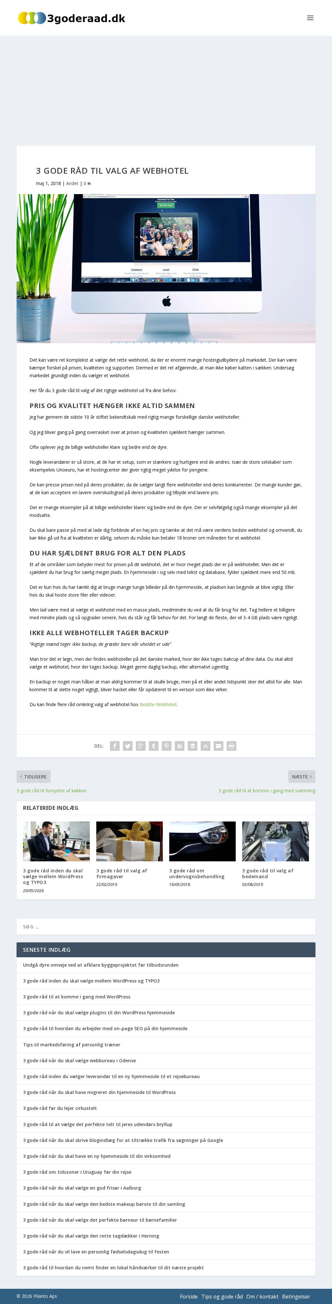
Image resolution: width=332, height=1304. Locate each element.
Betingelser (296, 1296)
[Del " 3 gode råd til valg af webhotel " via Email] (218, 745)
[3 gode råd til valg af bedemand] (275, 841)
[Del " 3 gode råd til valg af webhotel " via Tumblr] (153, 745)
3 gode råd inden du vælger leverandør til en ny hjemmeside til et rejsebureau (111, 1076)
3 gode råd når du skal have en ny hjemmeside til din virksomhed (97, 1156)
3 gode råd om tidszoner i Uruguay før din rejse (77, 1172)
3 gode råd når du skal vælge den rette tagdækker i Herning (91, 1236)
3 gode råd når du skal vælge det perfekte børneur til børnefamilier (100, 1220)
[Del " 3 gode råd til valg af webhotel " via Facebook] (114, 745)
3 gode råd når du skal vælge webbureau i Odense (79, 1060)
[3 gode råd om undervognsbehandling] (202, 841)
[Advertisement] (166, 84)
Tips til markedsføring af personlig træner (71, 1045)
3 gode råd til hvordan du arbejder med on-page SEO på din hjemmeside (105, 1028)
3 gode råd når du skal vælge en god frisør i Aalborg (82, 1188)
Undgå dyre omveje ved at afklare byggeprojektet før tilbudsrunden (101, 965)
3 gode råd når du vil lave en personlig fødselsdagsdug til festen (96, 1252)
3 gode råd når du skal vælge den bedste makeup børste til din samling (104, 1204)
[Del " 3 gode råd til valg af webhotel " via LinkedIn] (179, 745)
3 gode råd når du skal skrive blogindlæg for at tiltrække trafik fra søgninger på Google (123, 1140)
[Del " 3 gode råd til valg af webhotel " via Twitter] (127, 745)
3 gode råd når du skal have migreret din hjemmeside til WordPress (99, 1092)
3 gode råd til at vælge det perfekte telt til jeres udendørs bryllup (97, 1124)
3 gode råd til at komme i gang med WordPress (76, 997)
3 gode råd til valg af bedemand (267, 873)
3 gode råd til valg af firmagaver (122, 873)
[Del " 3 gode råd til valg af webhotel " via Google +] (140, 745)
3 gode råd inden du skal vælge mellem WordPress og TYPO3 (53, 876)
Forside (189, 1296)
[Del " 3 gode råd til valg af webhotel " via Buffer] (192, 745)
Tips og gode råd (222, 1296)
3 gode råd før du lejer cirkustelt (60, 1108)
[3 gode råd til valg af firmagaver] (129, 841)
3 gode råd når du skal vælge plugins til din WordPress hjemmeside (99, 1012)
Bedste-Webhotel (158, 704)
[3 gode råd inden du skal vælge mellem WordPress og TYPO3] (56, 841)
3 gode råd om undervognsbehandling (197, 873)
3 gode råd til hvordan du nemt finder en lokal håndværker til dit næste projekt (113, 1267)
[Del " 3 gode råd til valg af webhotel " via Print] (231, 745)
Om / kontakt (262, 1296)
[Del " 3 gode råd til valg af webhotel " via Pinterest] (166, 745)
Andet (72, 183)
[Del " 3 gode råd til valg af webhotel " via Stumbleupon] (205, 745)
